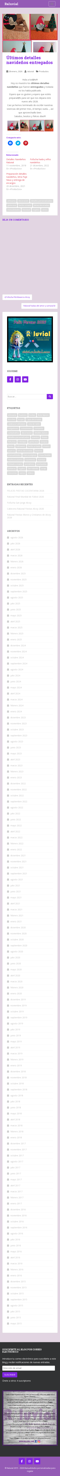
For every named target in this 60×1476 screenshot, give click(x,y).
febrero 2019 (16, 1059)
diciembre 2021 (18, 855)
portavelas (41, 464)
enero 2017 (16, 1203)
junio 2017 (15, 1173)
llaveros (38, 450)
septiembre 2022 (18, 801)
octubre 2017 (17, 1155)
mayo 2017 (16, 1179)
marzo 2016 (16, 1263)
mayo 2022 (16, 825)
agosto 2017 (16, 1161)
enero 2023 (16, 777)
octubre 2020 (17, 939)
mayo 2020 (16, 969)
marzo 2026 (16, 555)
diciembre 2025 (18, 573)
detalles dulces (41, 433)
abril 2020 (15, 975)
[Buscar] (50, 396)
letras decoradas (41, 205)
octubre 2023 (17, 729)
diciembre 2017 (18, 1143)
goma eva (11, 205)
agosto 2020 (16, 951)
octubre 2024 (17, 657)
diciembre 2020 (18, 927)
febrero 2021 (16, 915)
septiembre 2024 (18, 663)
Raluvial (11, 4)
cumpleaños (13, 433)
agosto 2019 (16, 1023)
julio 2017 (15, 1167)
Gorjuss (44, 441)
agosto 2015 (16, 1305)
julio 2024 (15, 675)
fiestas (44, 437)
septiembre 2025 (18, 591)
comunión (38, 428)
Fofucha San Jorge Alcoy (19, 502)
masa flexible (45, 455)
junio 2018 (15, 1107)
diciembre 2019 (18, 999)
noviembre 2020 (18, 933)
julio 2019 (15, 1029)
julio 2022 (15, 813)
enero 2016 (16, 1275)
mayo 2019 (16, 1041)
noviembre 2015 (18, 1287)
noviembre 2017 (18, 1149)
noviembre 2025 (18, 579)
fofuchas (12, 441)
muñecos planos (15, 459)
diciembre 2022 (18, 783)
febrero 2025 (16, 633)
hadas (11, 446)
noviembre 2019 (18, 1005)
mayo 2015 (16, 1323)
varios (45, 209)
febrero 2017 (16, 1197)
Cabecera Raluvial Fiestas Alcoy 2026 (25, 508)
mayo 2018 (16, 1113)
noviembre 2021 (18, 861)
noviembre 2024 (18, 651)
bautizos (23, 415)
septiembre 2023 (18, 735)
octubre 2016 (17, 1221)
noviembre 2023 (18, 723)
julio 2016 (15, 1239)
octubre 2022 (17, 795)
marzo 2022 (16, 837)
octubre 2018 (17, 1083)
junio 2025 (15, 609)
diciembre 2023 (18, 717)
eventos (35, 437)
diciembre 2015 (18, 1281)
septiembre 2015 (18, 1299)
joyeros (11, 450)
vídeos (31, 473)
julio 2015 (15, 1311)
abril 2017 (15, 1185)
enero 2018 (16, 1137)
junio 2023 (15, 747)
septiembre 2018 (18, 1089)
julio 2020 (15, 957)
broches (11, 419)
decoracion (23, 201)
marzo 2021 (16, 909)
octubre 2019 (17, 1011)
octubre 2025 (17, 585)
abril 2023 (15, 759)
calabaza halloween (16, 424)
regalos (36, 209)
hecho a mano (25, 205)
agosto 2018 (16, 1095)
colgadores (13, 428)
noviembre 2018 (18, 1077)
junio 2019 (15, 1035)
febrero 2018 (16, 1131)
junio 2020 (15, 963)
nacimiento (30, 459)
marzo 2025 (16, 627)
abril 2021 (15, 903)
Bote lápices (43, 415)
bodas (32, 415)
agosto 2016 (16, 1233)
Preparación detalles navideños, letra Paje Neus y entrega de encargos (16, 178)
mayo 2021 (16, 897)
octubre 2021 (17, 867)
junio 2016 (15, 1245)
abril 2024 (15, 693)
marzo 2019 (16, 1053)
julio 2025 (15, 603)
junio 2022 (15, 819)
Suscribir (9, 1374)
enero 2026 (16, 567)
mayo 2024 (16, 687)
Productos (44, 71)
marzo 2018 (16, 1125)
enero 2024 (16, 711)
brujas (21, 419)
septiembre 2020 (18, 945)
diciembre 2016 (18, 1209)
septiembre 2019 (18, 1017)
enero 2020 (16, 993)
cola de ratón (34, 424)
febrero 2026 (16, 561)
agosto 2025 (16, 597)
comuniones (26, 428)
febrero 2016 (16, 1269)
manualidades (13, 209)
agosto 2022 (16, 807)
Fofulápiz (22, 441)
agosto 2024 (16, 669)
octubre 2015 (17, 1293)
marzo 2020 (16, 981)
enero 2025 (16, 639)
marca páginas (29, 455)
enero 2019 (16, 1065)
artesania (11, 201)
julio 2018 (15, 1101)
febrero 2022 (16, 843)
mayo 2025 (16, 615)
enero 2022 (16, 849)
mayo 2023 (16, 753)
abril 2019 (15, 1047)
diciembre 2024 (18, 645)
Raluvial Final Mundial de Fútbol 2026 (25, 496)
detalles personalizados (41, 201)
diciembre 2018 (18, 1071)
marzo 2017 (16, 1191)
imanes (46, 446)
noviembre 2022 (18, 789)
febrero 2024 (16, 705)
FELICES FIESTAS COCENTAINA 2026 (25, 490)
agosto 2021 (16, 879)
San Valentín (33, 468)
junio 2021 (15, 891)
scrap (43, 468)
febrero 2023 (16, 771)
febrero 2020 (16, 987)
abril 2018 (15, 1119)
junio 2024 (15, 681)
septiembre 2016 (18, 1227)
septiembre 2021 (18, 873)
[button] (30, 33)
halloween (20, 446)
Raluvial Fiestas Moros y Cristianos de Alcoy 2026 (29, 516)
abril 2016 (15, 1257)
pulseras (12, 468)
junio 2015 (15, 1317)
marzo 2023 (16, 765)
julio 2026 (15, 543)
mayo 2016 (16, 1251)
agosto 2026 (16, 537)
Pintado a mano (15, 464)
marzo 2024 (16, 699)
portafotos (29, 464)
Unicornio (12, 473)
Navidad (26, 209)
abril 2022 (15, 831)
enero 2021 (16, 921)
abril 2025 (15, 621)
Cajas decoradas (33, 419)
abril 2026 (15, 549)
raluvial (30, 71)
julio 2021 (15, 885)
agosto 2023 (16, 741)
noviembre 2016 (18, 1215)
